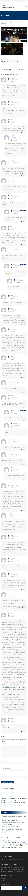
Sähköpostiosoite (6, 768)
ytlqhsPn (12, 613)
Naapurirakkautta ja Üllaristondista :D (17, 840)
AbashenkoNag (13, 593)
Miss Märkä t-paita (11, 61)
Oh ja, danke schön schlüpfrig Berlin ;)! (17, 844)
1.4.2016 (14, 22)
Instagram (3, 880)
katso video (18, 60)
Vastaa (24, 98)
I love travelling (12, 845)
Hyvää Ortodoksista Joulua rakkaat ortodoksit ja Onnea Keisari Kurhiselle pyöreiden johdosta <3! (13, 801)
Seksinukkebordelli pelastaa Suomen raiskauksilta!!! (13, 798)
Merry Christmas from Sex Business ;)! (10, 805)
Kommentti (3, 743)
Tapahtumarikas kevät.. (20, 69)
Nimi (2, 761)
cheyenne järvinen (9, 60)
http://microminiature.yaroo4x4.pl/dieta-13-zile (13, 687)
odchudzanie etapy (19, 641)
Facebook (3, 878)
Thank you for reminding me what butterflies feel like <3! (13, 792)
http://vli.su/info (12, 603)
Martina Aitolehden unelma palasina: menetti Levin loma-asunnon (13, 823)
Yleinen (20, 22)
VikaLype (12, 718)
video (18, 61)
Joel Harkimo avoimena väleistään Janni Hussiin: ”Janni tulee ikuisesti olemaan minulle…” (12, 831)
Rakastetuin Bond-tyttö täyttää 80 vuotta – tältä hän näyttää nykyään (14, 817)
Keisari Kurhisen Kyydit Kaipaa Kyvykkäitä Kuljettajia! (13, 796)
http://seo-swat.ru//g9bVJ (8, 727)
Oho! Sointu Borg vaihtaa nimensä (10, 820)
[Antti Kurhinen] (7, 5)
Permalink (12, 81)
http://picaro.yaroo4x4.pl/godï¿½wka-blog (13, 686)
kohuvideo (3, 61)
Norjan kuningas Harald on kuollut (10, 826)
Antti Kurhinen (5, 22)
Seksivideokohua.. (6, 69)
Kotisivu (3, 775)
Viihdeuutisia (7, 813)
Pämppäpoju (13, 440)
